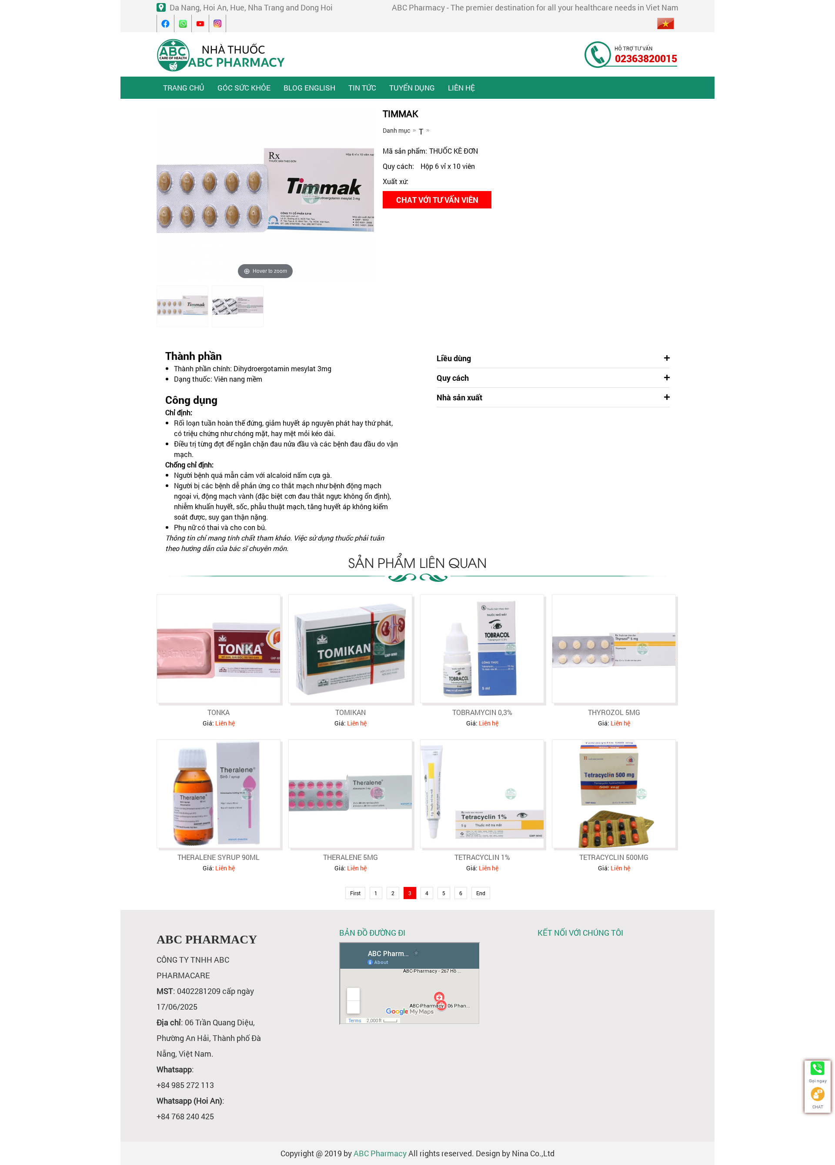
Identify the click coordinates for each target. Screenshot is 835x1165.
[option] (182, 306)
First (355, 893)
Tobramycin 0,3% (482, 712)
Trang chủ (183, 88)
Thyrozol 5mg (614, 712)
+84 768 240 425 (185, 1116)
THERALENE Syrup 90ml (218, 857)
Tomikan (350, 712)
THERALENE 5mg (350, 857)
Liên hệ (461, 88)
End (480, 893)
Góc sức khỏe (244, 88)
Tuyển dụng (412, 88)
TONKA (218, 712)
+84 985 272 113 (185, 1085)
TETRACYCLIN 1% (482, 857)
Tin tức (362, 88)
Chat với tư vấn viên (437, 200)
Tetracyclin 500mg (613, 857)
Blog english (309, 88)
